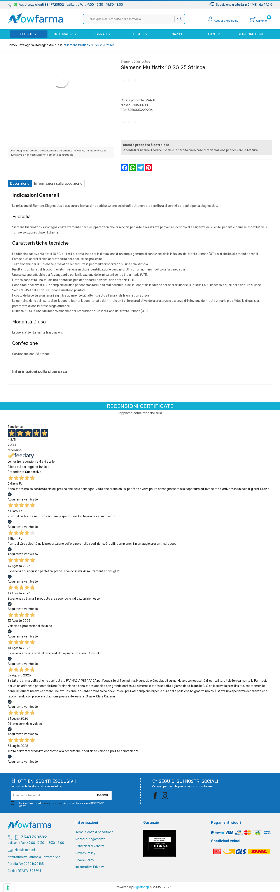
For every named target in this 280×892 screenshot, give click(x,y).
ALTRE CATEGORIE (251, 34)
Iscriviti (103, 795)
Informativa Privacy (89, 867)
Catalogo (24, 45)
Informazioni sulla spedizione (58, 183)
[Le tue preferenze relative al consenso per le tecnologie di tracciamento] (8, 888)
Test (59, 45)
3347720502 (34, 837)
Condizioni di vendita (90, 846)
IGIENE (212, 34)
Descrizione (19, 183)
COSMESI (138, 34)
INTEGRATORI (64, 34)
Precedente (16, 472)
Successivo (33, 472)
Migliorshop (141, 887)
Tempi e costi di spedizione (94, 832)
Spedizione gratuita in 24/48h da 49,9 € (243, 5)
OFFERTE (27, 34)
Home (12, 45)
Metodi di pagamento (90, 839)
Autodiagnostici (43, 45)
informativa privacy (51, 803)
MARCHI (177, 34)
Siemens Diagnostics (135, 61)
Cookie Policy (84, 860)
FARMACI (101, 34)
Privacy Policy (85, 853)
